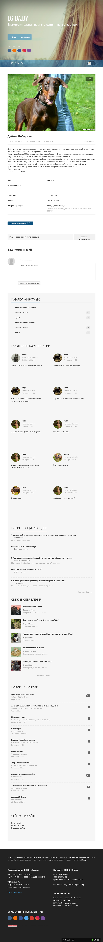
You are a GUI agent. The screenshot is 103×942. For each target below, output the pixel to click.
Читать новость (51, 498)
